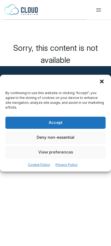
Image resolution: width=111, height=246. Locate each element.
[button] (102, 82)
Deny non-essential (55, 137)
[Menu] (98, 10)
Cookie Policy (39, 165)
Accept (56, 122)
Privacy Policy (67, 165)
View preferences (55, 152)
